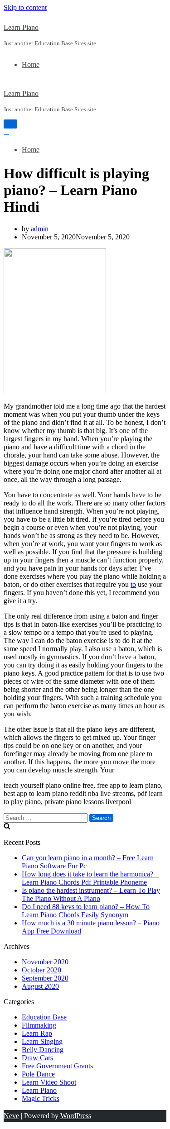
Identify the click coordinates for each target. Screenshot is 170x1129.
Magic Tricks (40, 1098)
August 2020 (40, 986)
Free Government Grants (57, 1066)
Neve (11, 1115)
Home (30, 64)
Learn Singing (42, 1041)
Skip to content (25, 7)
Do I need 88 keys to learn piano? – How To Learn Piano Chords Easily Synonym (86, 911)
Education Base (44, 1017)
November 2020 (45, 962)
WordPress (75, 1115)
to (133, 584)
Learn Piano (39, 1090)
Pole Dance (38, 1074)
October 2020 (41, 970)
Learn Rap (37, 1033)
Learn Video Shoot (49, 1082)
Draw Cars (37, 1058)
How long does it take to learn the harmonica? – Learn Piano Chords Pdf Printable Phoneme (90, 878)
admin (40, 229)
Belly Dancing (42, 1049)
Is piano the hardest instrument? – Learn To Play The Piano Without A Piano (91, 894)
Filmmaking (39, 1025)
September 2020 (45, 978)
